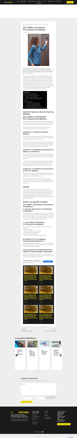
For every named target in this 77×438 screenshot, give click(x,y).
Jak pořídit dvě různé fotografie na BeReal (31, 95)
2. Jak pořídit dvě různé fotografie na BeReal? (33, 105)
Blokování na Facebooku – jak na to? (56, 353)
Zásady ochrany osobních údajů (48, 418)
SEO (33, 420)
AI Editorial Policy (38, 436)
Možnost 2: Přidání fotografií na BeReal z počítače (34, 97)
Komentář (23, 384)
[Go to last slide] (16, 355)
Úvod (18, 1)
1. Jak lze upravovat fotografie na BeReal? (33, 104)
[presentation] (20, 343)
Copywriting (34, 414)
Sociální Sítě (34, 423)
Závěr (25, 100)
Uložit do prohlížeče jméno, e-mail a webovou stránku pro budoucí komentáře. (51, 397)
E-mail (36, 398)
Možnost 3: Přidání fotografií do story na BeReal (33, 98)
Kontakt (46, 415)
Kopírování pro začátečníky (50, 330)
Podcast (38, 1)
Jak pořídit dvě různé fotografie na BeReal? (33, 102)
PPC (42, 1)
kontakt (70, 2)
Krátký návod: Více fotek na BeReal (30, 93)
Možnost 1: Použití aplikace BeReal (31, 96)
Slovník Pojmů (51, 1)
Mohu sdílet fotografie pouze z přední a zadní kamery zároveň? (36, 107)
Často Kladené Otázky (28, 101)
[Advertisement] (38, 11)
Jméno (23, 398)
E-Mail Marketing (31, 1)
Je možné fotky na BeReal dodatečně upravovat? (34, 106)
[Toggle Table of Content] (45, 92)
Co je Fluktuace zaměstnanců (26, 330)
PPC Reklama (35, 418)
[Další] (60, 355)
